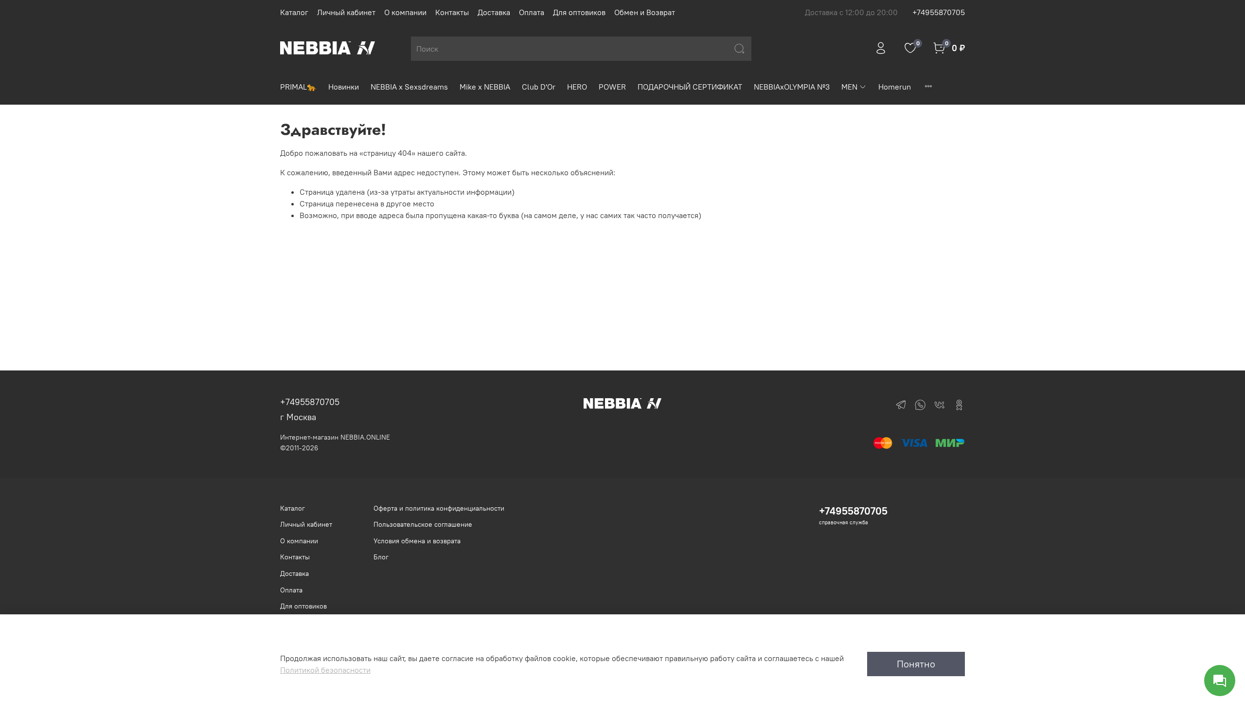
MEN (849, 87)
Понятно (916, 664)
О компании (405, 12)
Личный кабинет (346, 12)
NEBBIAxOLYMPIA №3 (792, 87)
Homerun (894, 87)
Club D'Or (538, 87)
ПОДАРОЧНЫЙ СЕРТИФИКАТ (690, 87)
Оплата (531, 12)
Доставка (494, 12)
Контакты (452, 12)
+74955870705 (938, 12)
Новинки (343, 87)
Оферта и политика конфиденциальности (439, 508)
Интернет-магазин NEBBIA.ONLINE (335, 437)
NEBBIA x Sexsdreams (409, 87)
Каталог (294, 12)
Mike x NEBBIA (485, 87)
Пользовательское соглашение (423, 524)
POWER (612, 87)
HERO (577, 87)
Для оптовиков (579, 12)
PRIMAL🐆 (298, 87)
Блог (381, 557)
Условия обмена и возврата (417, 540)
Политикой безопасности (325, 670)
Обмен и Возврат (644, 12)
